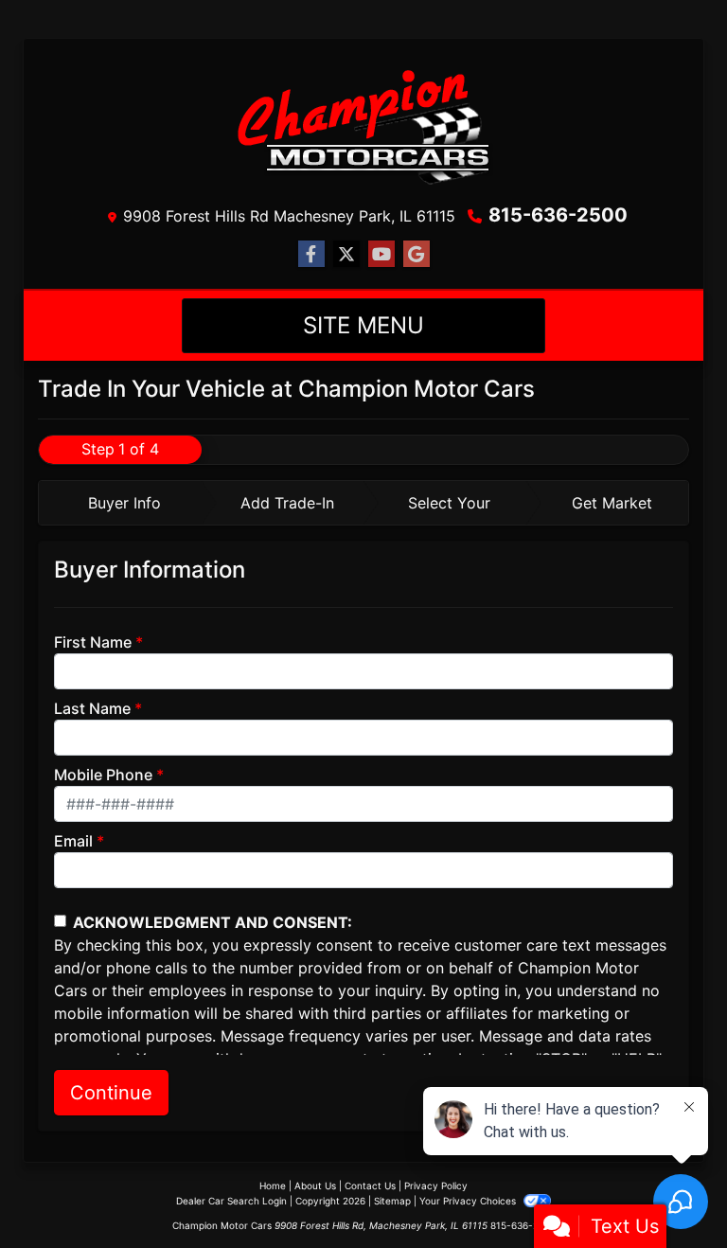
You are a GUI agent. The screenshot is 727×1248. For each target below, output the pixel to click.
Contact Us (370, 1185)
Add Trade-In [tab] (287, 502)
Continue (111, 1092)
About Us (315, 1185)
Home (272, 1185)
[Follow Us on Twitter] (346, 254)
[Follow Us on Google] (416, 254)
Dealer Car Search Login (231, 1200)
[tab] (120, 503)
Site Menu (363, 325)
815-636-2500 (558, 215)
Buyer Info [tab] (124, 502)
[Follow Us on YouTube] (381, 254)
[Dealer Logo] (363, 125)
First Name (93, 642)
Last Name (92, 708)
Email (73, 840)
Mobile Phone (103, 774)
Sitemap (392, 1200)
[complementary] (670, 1191)
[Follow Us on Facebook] (311, 254)
